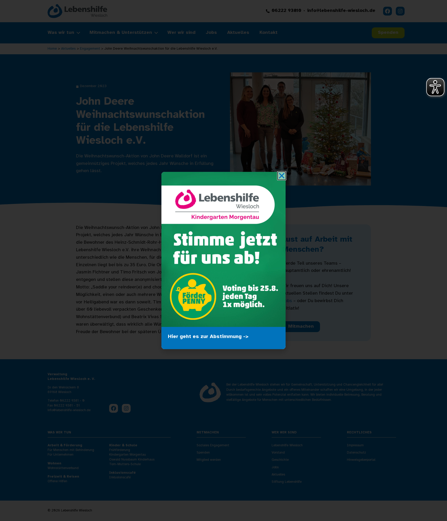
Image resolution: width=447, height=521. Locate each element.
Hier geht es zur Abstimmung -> (208, 336)
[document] (223, 260)
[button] (282, 176)
